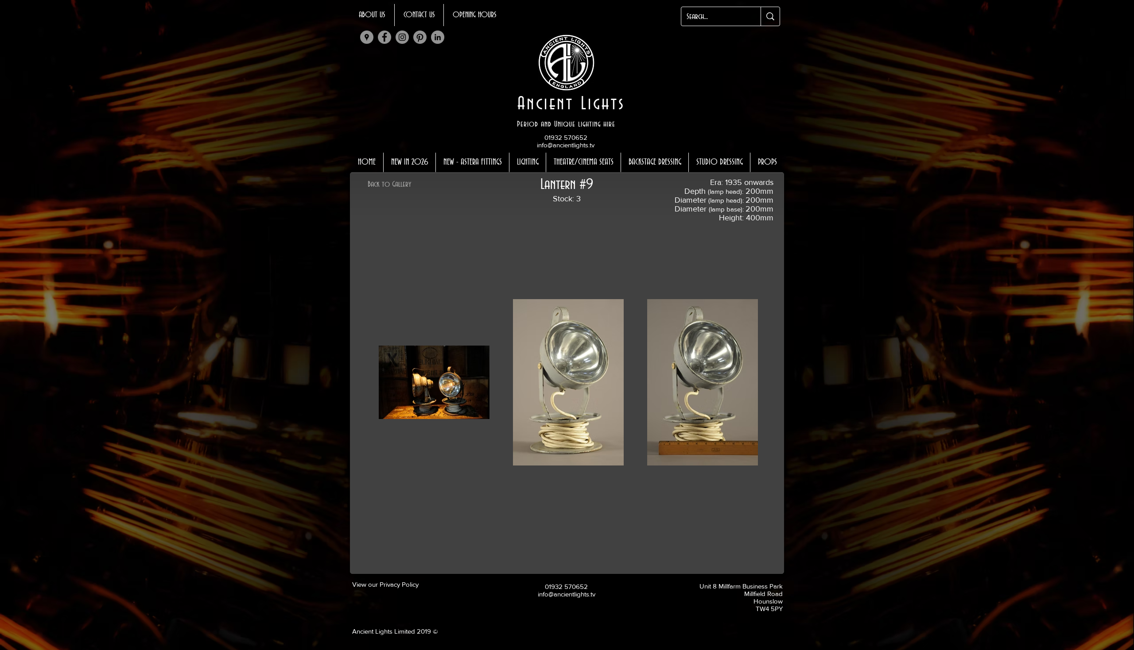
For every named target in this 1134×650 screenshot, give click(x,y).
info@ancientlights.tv (565, 145)
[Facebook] (384, 37)
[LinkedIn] (437, 37)
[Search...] (770, 16)
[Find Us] (366, 37)
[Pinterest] (420, 37)
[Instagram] (402, 37)
